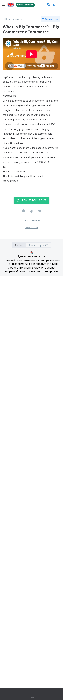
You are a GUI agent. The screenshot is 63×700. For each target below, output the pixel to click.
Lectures (35, 220)
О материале (31, 227)
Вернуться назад (14, 19)
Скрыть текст (52, 19)
